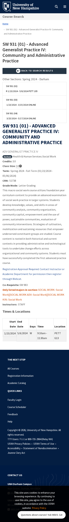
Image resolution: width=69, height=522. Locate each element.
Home (5, 23)
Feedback (13, 414)
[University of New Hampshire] (23, 6)
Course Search (13, 16)
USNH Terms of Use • (45, 443)
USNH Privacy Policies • (20, 443)
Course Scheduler (17, 407)
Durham (7, 156)
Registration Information (20, 375)
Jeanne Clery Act (16, 452)
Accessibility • (15, 448)
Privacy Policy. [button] (39, 508)
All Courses (13, 368)
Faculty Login (14, 399)
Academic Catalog (17, 383)
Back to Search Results (37, 70)
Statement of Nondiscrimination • (41, 448)
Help (10, 421)
